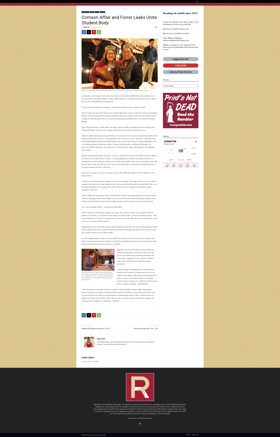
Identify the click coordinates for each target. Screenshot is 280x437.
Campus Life (91, 9)
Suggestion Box (181, 59)
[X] (89, 32)
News (91, 12)
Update (102, 12)
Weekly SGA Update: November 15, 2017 (96, 329)
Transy (97, 12)
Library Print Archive (181, 71)
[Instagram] (197, 1)
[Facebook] (84, 32)
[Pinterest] (94, 32)
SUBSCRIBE (180, 65)
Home (83, 9)
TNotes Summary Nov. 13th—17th (145, 329)
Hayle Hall (87, 27)
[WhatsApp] (99, 32)
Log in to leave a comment (90, 361)
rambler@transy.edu (181, 28)
